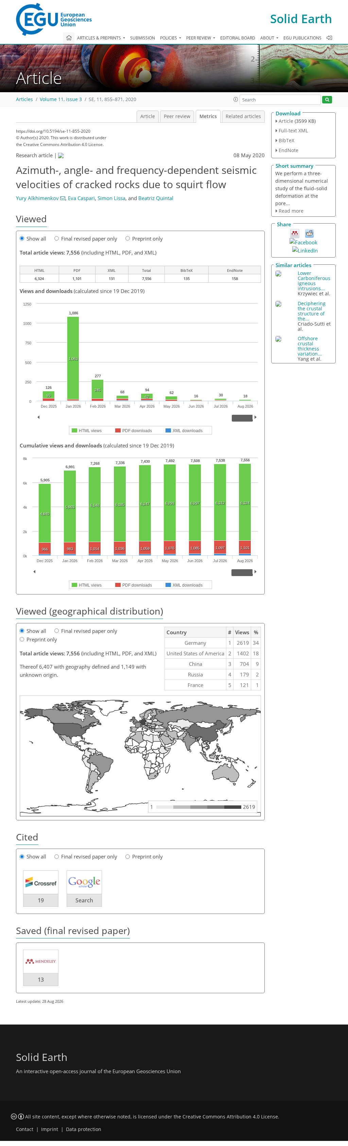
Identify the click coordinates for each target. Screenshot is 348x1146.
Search (84, 900)
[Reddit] (309, 233)
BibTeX (286, 140)
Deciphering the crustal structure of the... (312, 311)
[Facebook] (303, 241)
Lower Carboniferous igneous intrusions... (314, 281)
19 (41, 900)
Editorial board (237, 38)
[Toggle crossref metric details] (40, 881)
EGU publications (302, 38)
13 (41, 979)
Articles (24, 99)
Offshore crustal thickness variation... (310, 346)
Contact (24, 1129)
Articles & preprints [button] (99, 38)
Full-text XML (293, 130)
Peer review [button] (199, 38)
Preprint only (147, 238)
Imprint (49, 1129)
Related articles (243, 116)
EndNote (288, 150)
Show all (36, 238)
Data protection (83, 1129)
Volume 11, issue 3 (61, 99)
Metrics (208, 116)
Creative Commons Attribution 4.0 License (230, 1117)
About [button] (267, 38)
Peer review (177, 116)
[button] (235, 99)
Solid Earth (301, 19)
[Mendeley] (294, 233)
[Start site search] (327, 100)
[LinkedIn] (305, 249)
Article (147, 116)
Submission (142, 38)
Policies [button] (169, 38)
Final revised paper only (89, 238)
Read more (291, 211)
